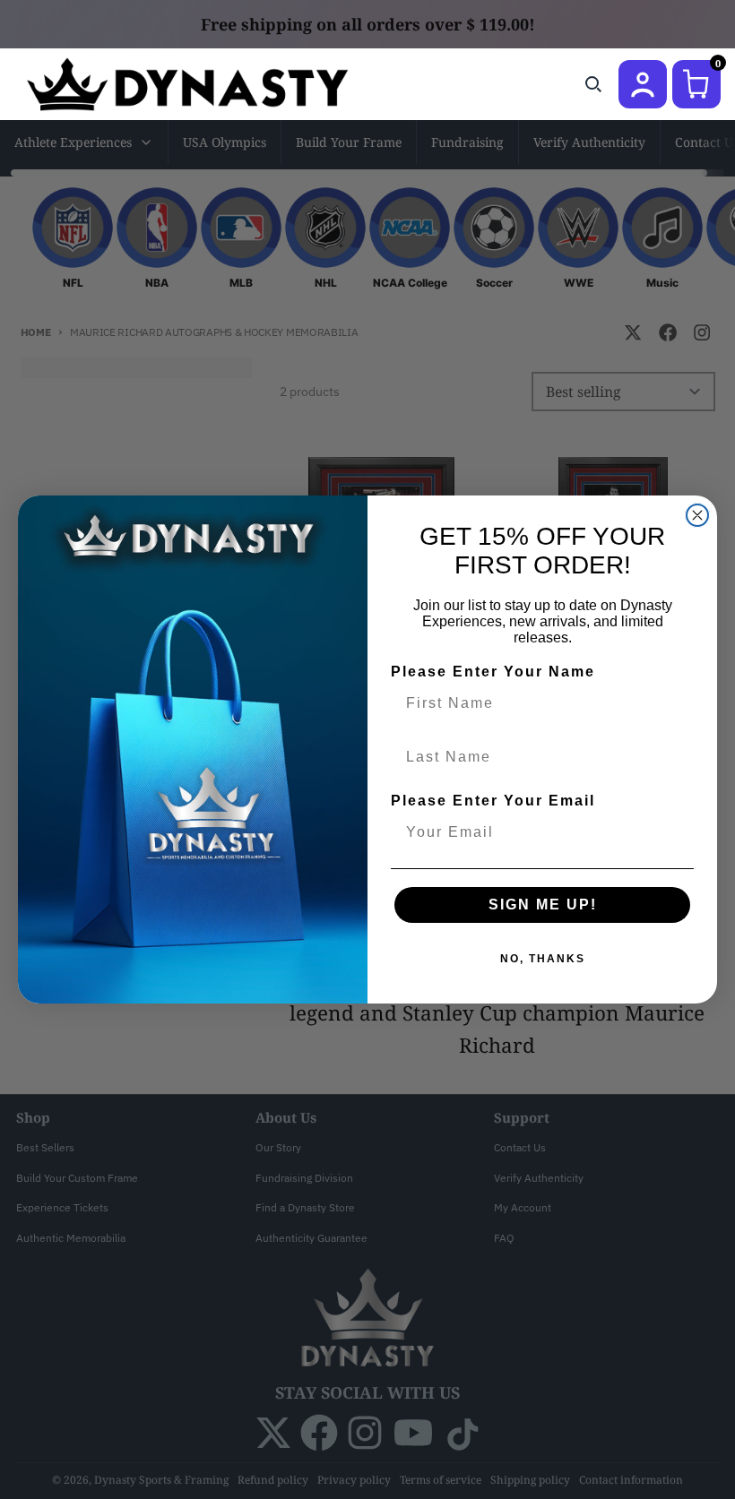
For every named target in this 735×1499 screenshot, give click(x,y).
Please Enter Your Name (493, 671)
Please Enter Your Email (493, 800)
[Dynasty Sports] (211, 84)
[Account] (642, 84)
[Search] (593, 84)
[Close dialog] (697, 515)
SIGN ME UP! (543, 904)
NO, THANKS (542, 958)
